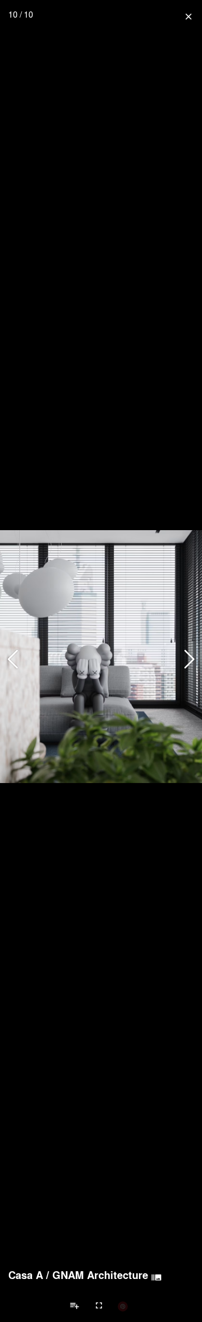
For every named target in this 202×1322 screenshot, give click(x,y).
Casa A (25, 1275)
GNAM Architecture (100, 1275)
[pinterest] (123, 1306)
